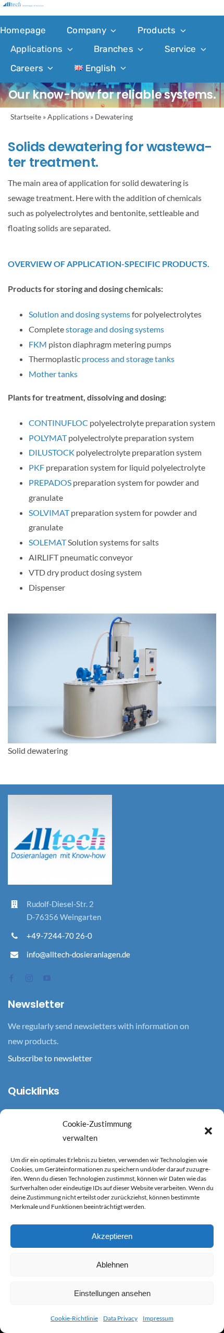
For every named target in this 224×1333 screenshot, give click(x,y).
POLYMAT (48, 438)
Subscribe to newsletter (50, 1058)
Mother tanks (53, 374)
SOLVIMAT (49, 512)
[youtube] (47, 978)
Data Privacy (120, 1318)
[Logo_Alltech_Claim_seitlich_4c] (23, 6)
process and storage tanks (128, 359)
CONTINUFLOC (58, 423)
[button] (208, 1131)
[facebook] (11, 978)
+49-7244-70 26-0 (59, 935)
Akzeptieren (112, 1236)
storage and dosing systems (115, 329)
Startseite (25, 116)
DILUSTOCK (51, 452)
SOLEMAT (47, 542)
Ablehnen (112, 1264)
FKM (38, 344)
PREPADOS (50, 482)
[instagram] (29, 978)
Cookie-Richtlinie (74, 1318)
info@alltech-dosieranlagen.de (78, 954)
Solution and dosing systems (79, 314)
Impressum (158, 1318)
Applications (68, 116)
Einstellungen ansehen (112, 1293)
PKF (36, 467)
